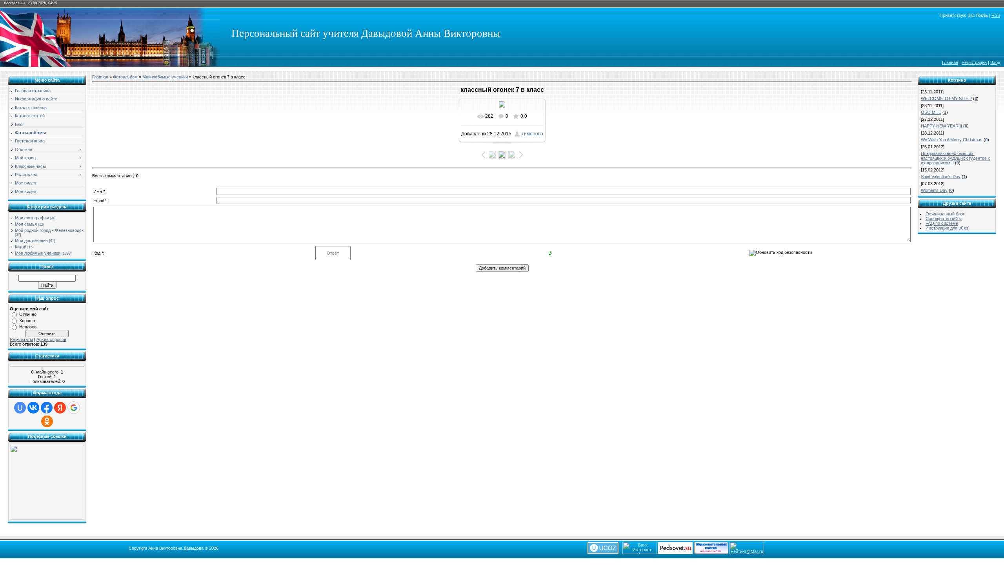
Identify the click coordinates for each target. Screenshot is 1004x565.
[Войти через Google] (73, 407)
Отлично (27, 314)
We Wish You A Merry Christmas (951, 139)
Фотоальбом (125, 77)
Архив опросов (51, 339)
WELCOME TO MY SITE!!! (946, 98)
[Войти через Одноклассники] (47, 421)
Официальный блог (945, 213)
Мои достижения (31, 240)
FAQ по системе (942, 223)
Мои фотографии (32, 217)
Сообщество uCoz (944, 218)
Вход (995, 62)
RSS (995, 15)
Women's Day (934, 190)
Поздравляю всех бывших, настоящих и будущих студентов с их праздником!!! (955, 158)
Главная (950, 62)
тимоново (532, 134)
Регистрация (974, 62)
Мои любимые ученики (37, 253)
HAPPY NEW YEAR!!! (941, 126)
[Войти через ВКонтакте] (33, 408)
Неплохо (27, 326)
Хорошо (27, 320)
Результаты (21, 339)
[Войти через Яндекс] (60, 408)
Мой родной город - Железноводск (49, 230)
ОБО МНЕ (931, 112)
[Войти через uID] (20, 408)
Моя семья (26, 224)
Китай (20, 246)
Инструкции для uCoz (947, 228)
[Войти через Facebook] (47, 408)
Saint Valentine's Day (940, 176)
